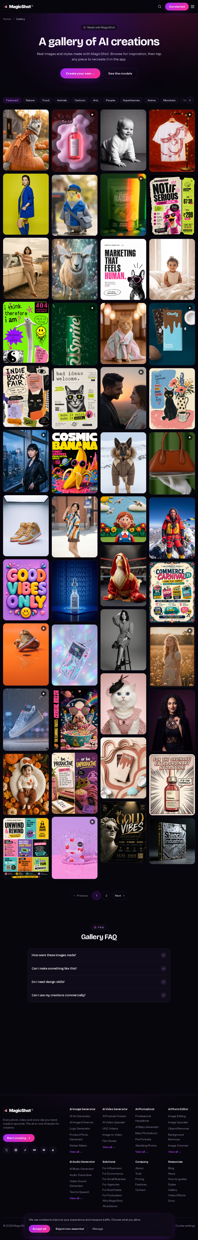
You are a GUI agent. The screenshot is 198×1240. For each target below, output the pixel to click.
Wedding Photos (146, 1145)
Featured (12, 100)
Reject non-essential (70, 1229)
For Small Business (113, 1179)
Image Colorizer (178, 1145)
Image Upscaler (178, 1122)
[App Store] (53, 1149)
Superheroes (131, 100)
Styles (172, 1184)
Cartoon (80, 100)
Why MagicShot (112, 1200)
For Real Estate (112, 1190)
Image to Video (112, 1134)
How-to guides (177, 1179)
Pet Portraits (143, 1139)
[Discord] (43, 1149)
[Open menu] (192, 6)
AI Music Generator (82, 1168)
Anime (152, 100)
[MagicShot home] (18, 6)
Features (141, 1184)
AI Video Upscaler (113, 1122)
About (139, 1168)
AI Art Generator (80, 1116)
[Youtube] (34, 1149)
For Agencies (110, 1184)
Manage (98, 1229)
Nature (30, 100)
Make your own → (34, 165)
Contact (140, 1190)
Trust (138, 1173)
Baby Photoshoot (146, 1133)
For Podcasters (112, 1195)
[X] (6, 1149)
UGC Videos (110, 1128)
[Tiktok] (25, 1149)
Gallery (172, 1190)
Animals (62, 100)
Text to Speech (79, 1192)
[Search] (160, 6)
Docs (171, 1200)
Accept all (39, 1229)
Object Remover (178, 1128)
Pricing (139, 1179)
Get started (177, 6)
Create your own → (80, 73)
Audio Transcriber (81, 1175)
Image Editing (177, 1116)
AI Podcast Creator (114, 1116)
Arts (95, 100)
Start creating (16, 1138)
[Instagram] (15, 1149)
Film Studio (109, 1141)
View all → (76, 1151)
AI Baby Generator (147, 1127)
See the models (120, 73)
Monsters (169, 100)
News (171, 1173)
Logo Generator (80, 1128)
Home (7, 19)
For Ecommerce (112, 1173)
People (110, 100)
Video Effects (176, 1195)
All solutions (109, 1206)
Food (46, 100)
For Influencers (111, 1168)
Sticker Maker (78, 1145)
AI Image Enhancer (82, 1122)
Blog (171, 1168)
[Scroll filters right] (189, 100)
